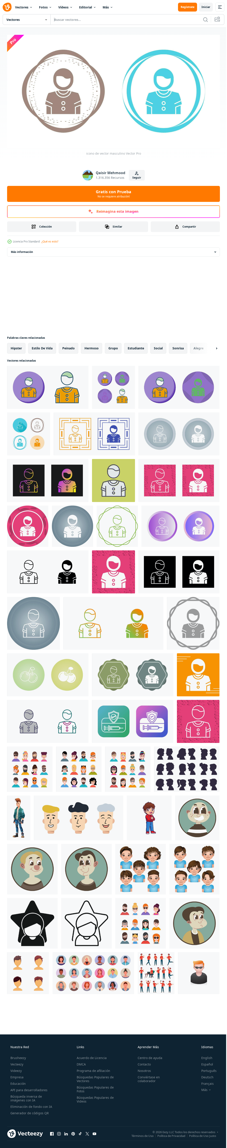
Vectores (21, 7)
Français (204, 1082)
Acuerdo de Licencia (90, 1056)
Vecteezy (16, 1062)
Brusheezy (17, 1056)
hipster (16, 346)
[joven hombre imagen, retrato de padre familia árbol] (194, 921)
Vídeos (63, 7)
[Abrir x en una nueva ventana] (87, 1132)
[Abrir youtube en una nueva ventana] (94, 1132)
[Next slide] (209, 346)
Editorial (85, 7)
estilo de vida (42, 346)
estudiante (136, 346)
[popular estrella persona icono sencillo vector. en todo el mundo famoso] (32, 921)
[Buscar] (202, 19)
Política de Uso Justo (199, 1134)
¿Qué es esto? (49, 240)
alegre (199, 346)
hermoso (91, 346)
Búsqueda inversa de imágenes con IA (25, 1097)
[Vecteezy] (7, 7)
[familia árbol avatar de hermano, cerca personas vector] (86, 867)
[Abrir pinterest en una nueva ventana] (73, 1132)
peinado (68, 346)
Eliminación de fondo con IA (31, 1105)
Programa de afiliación (92, 1069)
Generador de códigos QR (29, 1111)
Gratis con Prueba (112, 192)
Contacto (142, 1062)
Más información (22, 250)
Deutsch (204, 1075)
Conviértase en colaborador (146, 1077)
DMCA (79, 1062)
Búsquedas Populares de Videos (93, 1098)
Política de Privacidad (168, 1134)
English (203, 1056)
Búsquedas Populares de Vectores (93, 1077)
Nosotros (142, 1069)
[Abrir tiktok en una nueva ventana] (80, 1132)
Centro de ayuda (147, 1056)
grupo (113, 346)
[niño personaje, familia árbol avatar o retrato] (197, 816)
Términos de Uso (139, 1134)
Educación (17, 1082)
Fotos (43, 7)
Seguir (135, 176)
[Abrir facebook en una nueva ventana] (52, 1132)
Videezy (15, 1069)
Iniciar (202, 7)
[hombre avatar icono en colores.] (198, 971)
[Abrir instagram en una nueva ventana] (59, 1132)
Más (106, 7)
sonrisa (178, 346)
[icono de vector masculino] (47, 385)
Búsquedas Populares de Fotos (93, 1087)
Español (204, 1062)
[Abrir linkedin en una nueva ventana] (66, 1132)
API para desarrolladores (28, 1088)
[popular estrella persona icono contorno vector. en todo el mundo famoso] (86, 921)
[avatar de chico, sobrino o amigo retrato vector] (32, 867)
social (158, 346)
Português (206, 1069)
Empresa (16, 1075)
